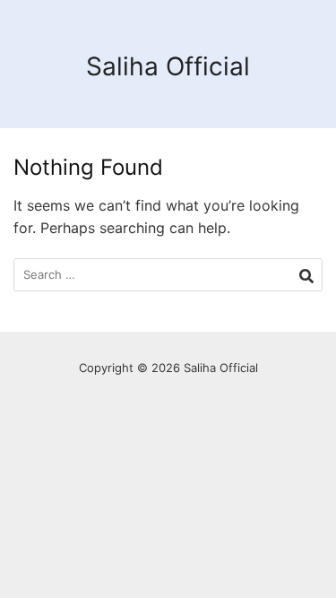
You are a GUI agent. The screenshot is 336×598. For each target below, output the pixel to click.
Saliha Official (168, 66)
